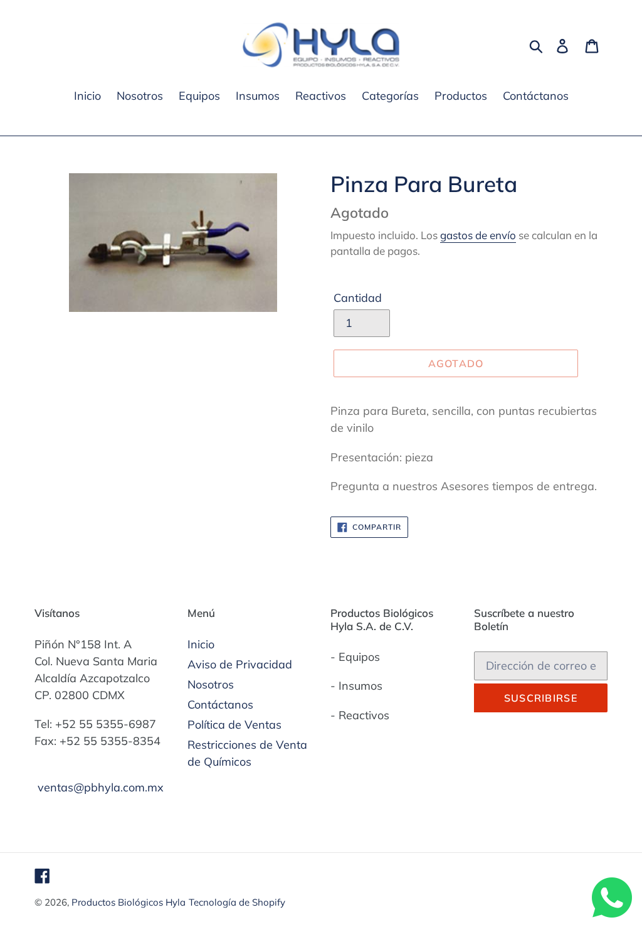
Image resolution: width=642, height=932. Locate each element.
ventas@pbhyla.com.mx (101, 787)
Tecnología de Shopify (237, 902)
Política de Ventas (234, 724)
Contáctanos (220, 704)
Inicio (200, 644)
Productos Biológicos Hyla (128, 902)
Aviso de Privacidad (239, 664)
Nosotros (210, 684)
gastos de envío (478, 235)
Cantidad (358, 298)
